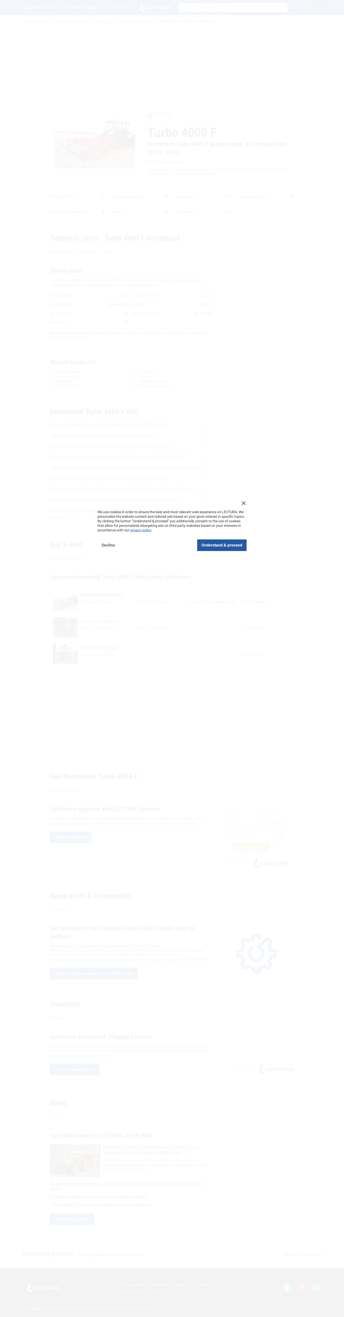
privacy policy (140, 530)
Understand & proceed (221, 545)
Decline (108, 545)
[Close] (243, 503)
